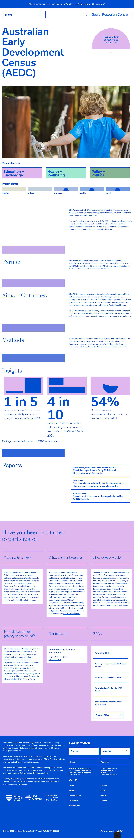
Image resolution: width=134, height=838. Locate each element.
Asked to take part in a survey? (80, 768)
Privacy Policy (28, 679)
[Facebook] (70, 780)
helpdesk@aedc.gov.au (58, 657)
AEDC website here (71, 613)
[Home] (110, 14)
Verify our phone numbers (82, 770)
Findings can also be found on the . (30, 442)
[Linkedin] (75, 780)
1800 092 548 (55, 659)
